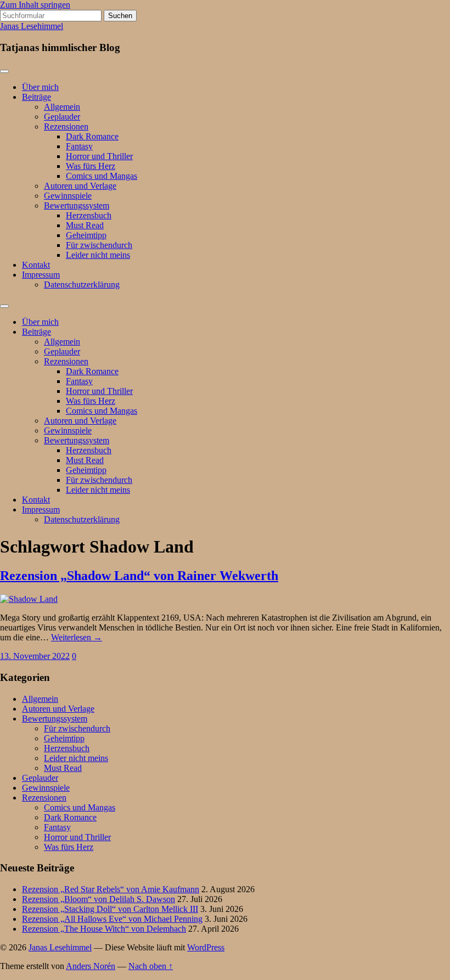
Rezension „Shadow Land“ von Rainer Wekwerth (139, 575)
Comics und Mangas (101, 176)
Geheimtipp (86, 235)
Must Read (85, 225)
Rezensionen (66, 126)
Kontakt (36, 264)
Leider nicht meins (98, 255)
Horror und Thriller (99, 156)
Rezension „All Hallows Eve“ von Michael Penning (112, 918)
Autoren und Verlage (80, 185)
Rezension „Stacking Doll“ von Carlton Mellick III (110, 909)
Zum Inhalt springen (35, 4)
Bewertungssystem (76, 205)
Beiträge (36, 97)
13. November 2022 (35, 656)
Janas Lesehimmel (31, 26)
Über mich (40, 87)
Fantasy (79, 146)
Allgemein (62, 106)
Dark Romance (92, 136)
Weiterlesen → (76, 637)
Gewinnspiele (68, 195)
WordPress (205, 947)
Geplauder (62, 116)
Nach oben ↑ (150, 966)
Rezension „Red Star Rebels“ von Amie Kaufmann (110, 889)
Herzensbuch (88, 215)
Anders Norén (90, 966)
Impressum (41, 274)
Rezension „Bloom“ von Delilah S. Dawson (98, 899)
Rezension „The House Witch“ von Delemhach (104, 928)
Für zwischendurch (99, 245)
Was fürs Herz (90, 166)
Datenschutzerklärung (82, 284)
